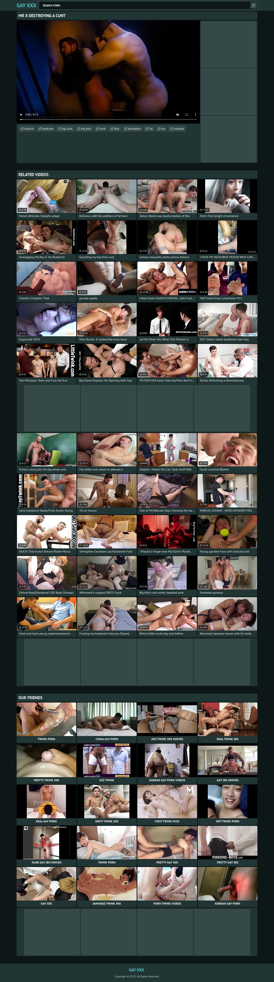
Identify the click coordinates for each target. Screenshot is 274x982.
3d (151, 128)
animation (134, 128)
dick (116, 128)
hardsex (179, 128)
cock (102, 128)
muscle (29, 128)
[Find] (253, 5)
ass (163, 128)
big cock (67, 128)
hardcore (47, 128)
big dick (86, 128)
